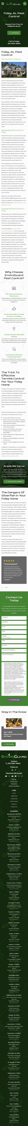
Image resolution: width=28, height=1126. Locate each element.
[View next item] (6, 587)
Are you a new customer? (8, 650)
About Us (14, 804)
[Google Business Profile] (12, 770)
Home (14, 793)
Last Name (5, 622)
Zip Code (4, 645)
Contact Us (14, 807)
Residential (14, 796)
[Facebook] (15, 770)
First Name (5, 617)
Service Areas (14, 801)
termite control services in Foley (10, 456)
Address (4, 636)
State (3, 640)
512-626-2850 (14, 43)
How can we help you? (8, 654)
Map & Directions (14, 821)
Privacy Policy (14, 692)
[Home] (13, 3)
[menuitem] (14, 779)
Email (3, 631)
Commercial (14, 798)
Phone (3, 626)
